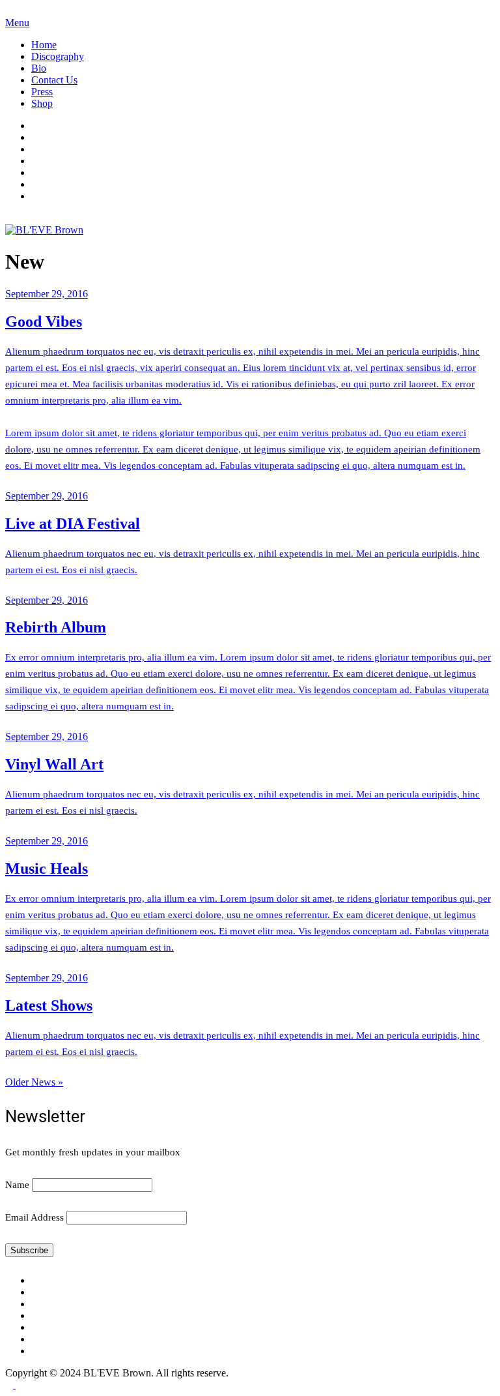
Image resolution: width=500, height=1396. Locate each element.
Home (44, 44)
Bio (38, 68)
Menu (17, 22)
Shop (42, 103)
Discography (57, 56)
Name (17, 1185)
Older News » (34, 1082)
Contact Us (54, 79)
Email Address (34, 1217)
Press (42, 91)
